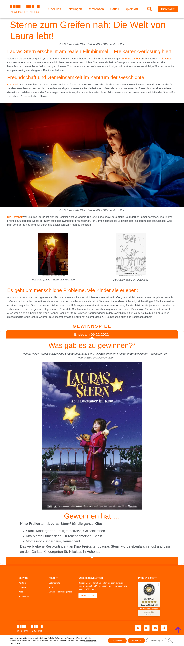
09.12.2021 (100, 334)
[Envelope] (155, 628)
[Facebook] (138, 628)
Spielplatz (131, 9)
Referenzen (96, 9)
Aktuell (114, 9)
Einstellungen (90, 641)
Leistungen (74, 9)
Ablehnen (136, 641)
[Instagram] (147, 628)
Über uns (54, 9)
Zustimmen (117, 641)
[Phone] (164, 628)
